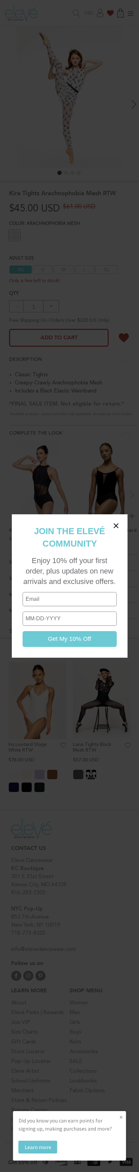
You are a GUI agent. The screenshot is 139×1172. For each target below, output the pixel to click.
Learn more (38, 1147)
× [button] (121, 1117)
